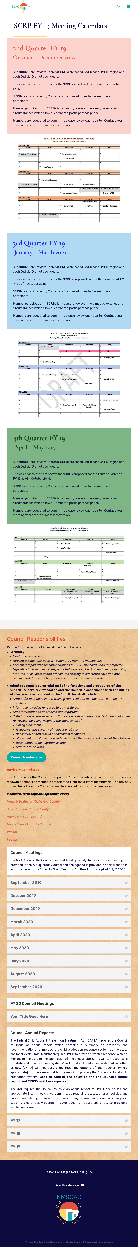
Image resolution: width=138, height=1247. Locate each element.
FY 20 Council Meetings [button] (32, 1003)
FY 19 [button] (15, 1147)
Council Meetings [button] (26, 853)
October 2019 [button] (23, 896)
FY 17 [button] (15, 1120)
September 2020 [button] (26, 987)
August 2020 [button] (22, 974)
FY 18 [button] (15, 1134)
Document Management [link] (99, 1242)
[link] (19, 6)
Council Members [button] (24, 757)
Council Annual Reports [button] (32, 1033)
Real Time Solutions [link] (50, 1242)
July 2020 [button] (19, 961)
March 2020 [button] (21, 922)
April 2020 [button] (20, 935)
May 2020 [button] (19, 948)
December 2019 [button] (25, 909)
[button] (128, 8)
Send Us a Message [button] (67, 1185)
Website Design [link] (73, 1242)
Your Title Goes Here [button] (29, 1016)
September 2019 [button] (26, 883)
